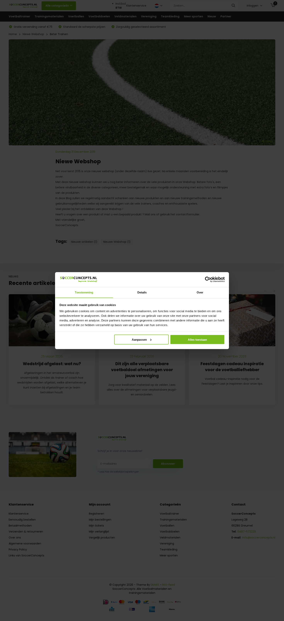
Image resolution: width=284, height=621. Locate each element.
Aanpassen (139, 339)
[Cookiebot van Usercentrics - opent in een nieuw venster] (208, 279)
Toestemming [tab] (84, 292)
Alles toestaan (197, 339)
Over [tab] (200, 292)
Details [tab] (142, 292)
